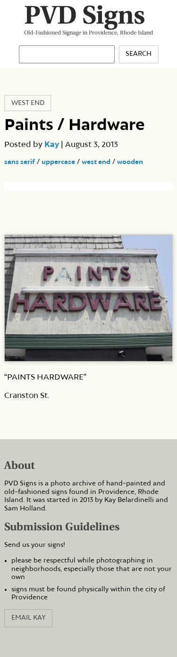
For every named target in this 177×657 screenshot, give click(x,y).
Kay (51, 144)
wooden (130, 162)
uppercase (58, 162)
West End (27, 103)
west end (96, 162)
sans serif (19, 162)
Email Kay (28, 617)
